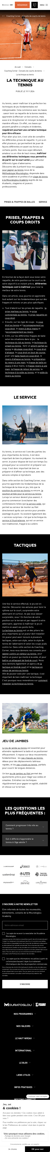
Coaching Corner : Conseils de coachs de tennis (26, 16)
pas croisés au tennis (26, 764)
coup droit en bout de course (31, 352)
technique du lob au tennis (18, 342)
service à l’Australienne (13, 520)
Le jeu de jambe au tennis (14, 748)
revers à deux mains (28, 328)
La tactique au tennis (12, 630)
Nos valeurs (23, 1026)
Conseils (28, 67)
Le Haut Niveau (23, 1038)
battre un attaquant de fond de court (20, 660)
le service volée (33, 503)
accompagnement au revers (19, 332)
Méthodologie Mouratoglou (15, 173)
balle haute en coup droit (27, 355)
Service (43, 201)
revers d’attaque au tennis (17, 359)
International (23, 1050)
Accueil (18, 67)
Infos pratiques (23, 1087)
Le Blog (23, 1062)
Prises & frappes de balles (19, 201)
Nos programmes (23, 1013)
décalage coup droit (23, 349)
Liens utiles (23, 1075)
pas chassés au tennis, (32, 758)
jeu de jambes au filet (20, 773)
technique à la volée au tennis (19, 372)
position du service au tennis (16, 490)
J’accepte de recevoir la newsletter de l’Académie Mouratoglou (25, 934)
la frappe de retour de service (25, 369)
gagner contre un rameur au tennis (19, 653)
